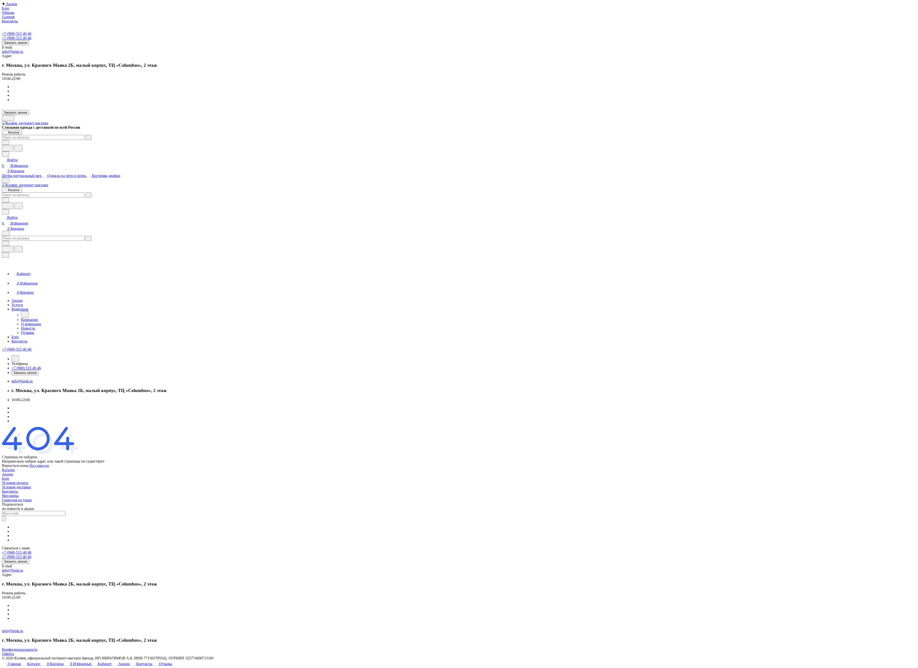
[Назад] (25, 314)
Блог (6, 478)
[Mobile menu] (6, 233)
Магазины (10, 496)
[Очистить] (88, 137)
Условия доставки (16, 487)
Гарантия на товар (17, 500)
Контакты (10, 491)
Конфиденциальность (19, 649)
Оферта (8, 654)
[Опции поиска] (5, 142)
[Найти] (18, 148)
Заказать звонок (15, 42)
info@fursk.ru (12, 52)
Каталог (8, 470)
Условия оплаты (15, 483)
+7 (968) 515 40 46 (16, 34)
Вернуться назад (15, 466)
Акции (7, 474)
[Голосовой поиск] (7, 148)
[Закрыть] (5, 255)
